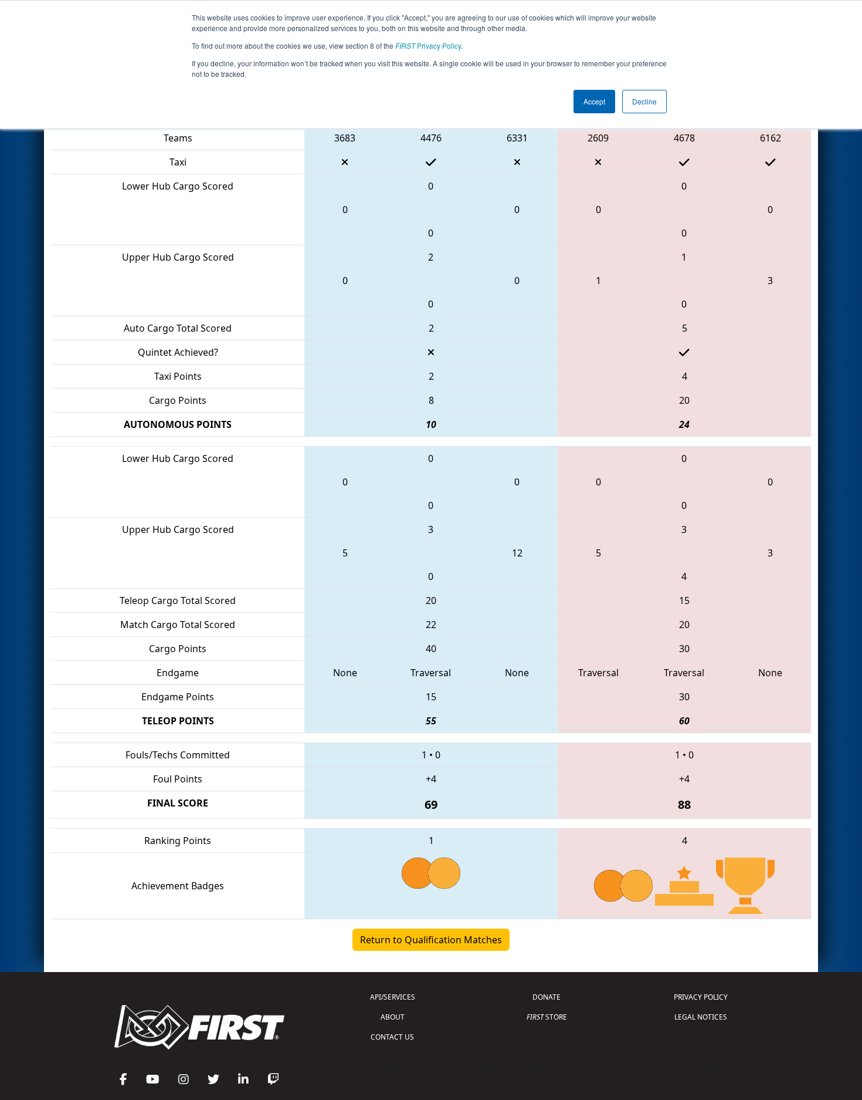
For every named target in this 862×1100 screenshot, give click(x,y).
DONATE (546, 997)
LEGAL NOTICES (700, 1017)
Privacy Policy (428, 45)
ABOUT (393, 1017)
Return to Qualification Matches (431, 939)
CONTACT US (392, 1037)
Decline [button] (644, 101)
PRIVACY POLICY (701, 997)
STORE (547, 1017)
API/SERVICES (392, 997)
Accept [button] (594, 101)
